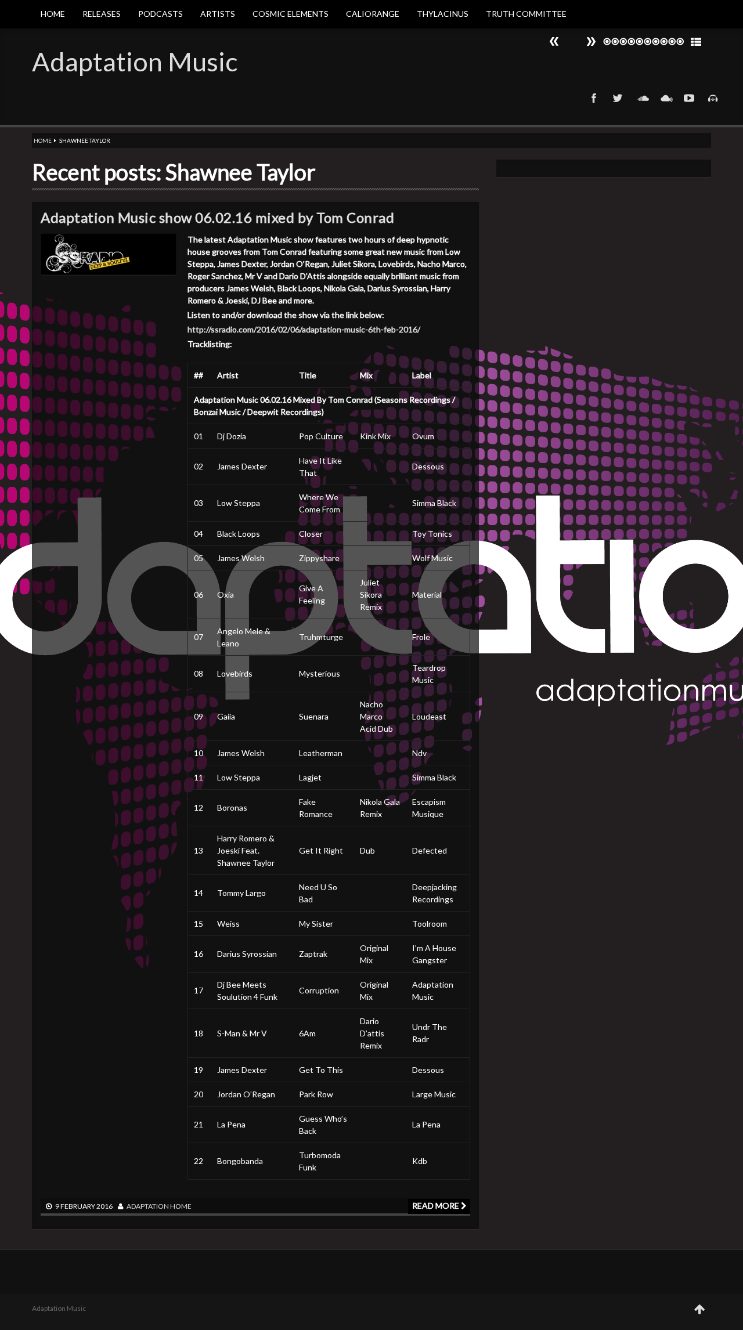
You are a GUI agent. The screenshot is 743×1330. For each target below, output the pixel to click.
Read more (436, 1205)
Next (554, 41)
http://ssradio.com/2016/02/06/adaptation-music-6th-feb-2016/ (303, 329)
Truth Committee (526, 14)
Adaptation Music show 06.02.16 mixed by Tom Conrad (217, 217)
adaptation (148, 1206)
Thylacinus (442, 14)
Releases (101, 14)
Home (53, 14)
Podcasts (160, 14)
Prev (591, 41)
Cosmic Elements (291, 14)
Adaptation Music (134, 61)
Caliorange (372, 14)
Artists (217, 14)
